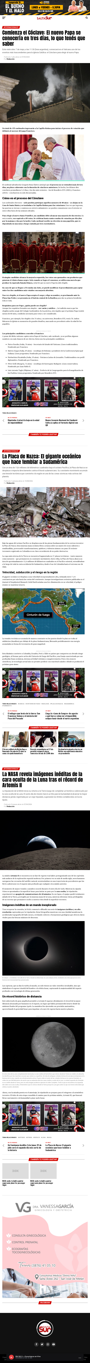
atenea (29, 1137)
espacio (37, 1137)
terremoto (7, 706)
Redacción (10, 59)
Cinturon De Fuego (33, 704)
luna (44, 1137)
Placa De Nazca (57, 704)
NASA (49, 1137)
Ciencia (21, 704)
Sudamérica (69, 704)
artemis (22, 1137)
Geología (45, 704)
